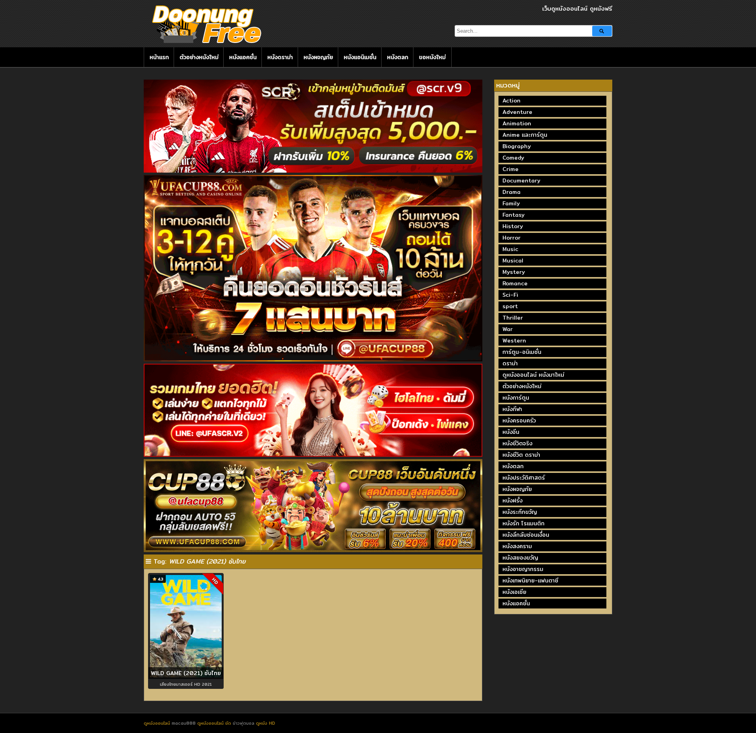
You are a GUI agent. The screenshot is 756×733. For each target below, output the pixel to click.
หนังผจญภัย (318, 57)
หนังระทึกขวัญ (519, 512)
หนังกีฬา (512, 409)
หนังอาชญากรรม (522, 569)
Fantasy (513, 214)
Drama (511, 192)
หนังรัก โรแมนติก (523, 523)
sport (510, 306)
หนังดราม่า (280, 57)
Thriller (512, 317)
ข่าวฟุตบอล (244, 723)
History (512, 226)
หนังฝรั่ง (512, 500)
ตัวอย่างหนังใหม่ (199, 57)
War (507, 329)
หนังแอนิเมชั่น (360, 57)
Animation (516, 123)
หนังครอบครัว (519, 420)
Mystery (513, 272)
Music (510, 249)
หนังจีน (510, 432)
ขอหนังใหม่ (432, 57)
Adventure (517, 112)
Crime (510, 169)
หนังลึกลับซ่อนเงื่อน (525, 534)
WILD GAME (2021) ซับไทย (186, 673)
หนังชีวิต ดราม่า (521, 454)
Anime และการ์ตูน (524, 134)
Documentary (521, 180)
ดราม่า (510, 363)
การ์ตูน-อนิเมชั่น (521, 352)
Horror (511, 237)
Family (511, 203)
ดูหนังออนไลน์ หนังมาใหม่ (533, 374)
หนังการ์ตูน (515, 397)
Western (514, 340)
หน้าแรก (159, 57)
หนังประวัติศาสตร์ (523, 477)
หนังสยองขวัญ (520, 557)
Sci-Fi (510, 294)
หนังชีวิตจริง (517, 443)
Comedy (513, 157)
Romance (515, 283)
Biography (516, 146)
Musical (512, 260)
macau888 (184, 723)
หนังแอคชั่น (243, 57)
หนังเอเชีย (514, 592)
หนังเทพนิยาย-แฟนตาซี (530, 580)
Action (511, 100)
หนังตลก (397, 57)
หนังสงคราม (517, 546)
